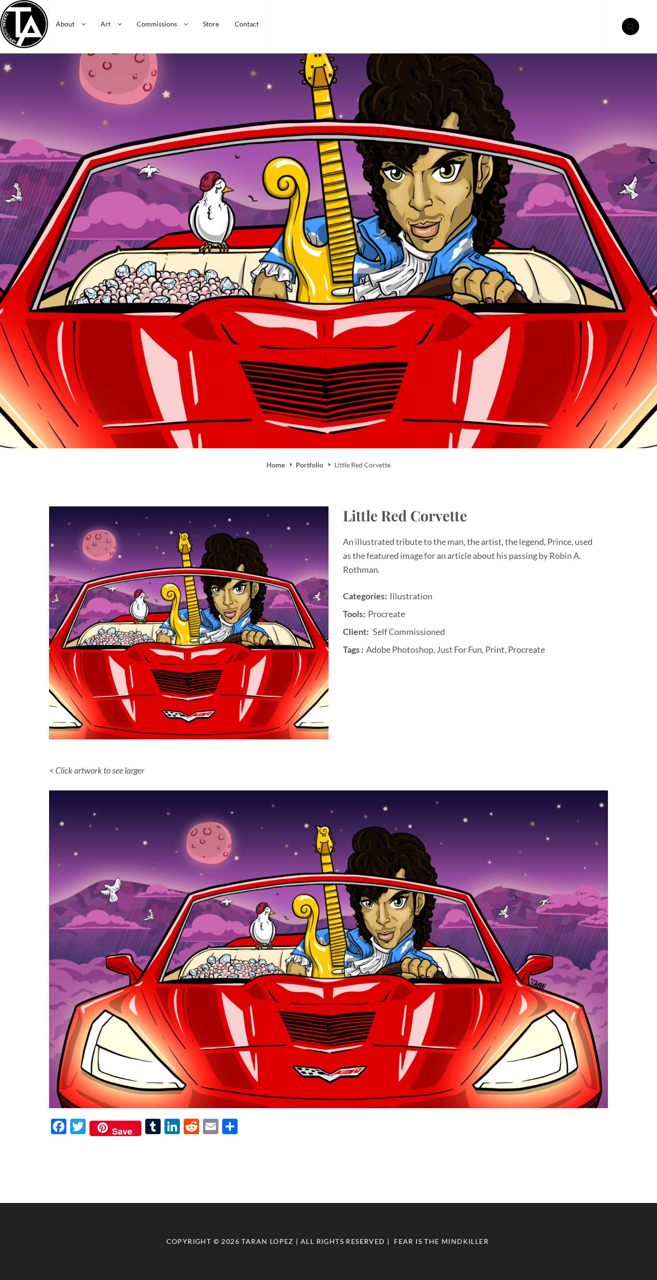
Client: (356, 631)
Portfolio (310, 465)
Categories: (365, 596)
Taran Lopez (267, 1241)
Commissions (157, 24)
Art (106, 24)
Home (276, 465)
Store (211, 24)
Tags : (353, 649)
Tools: (354, 613)
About (65, 24)
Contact (247, 24)
